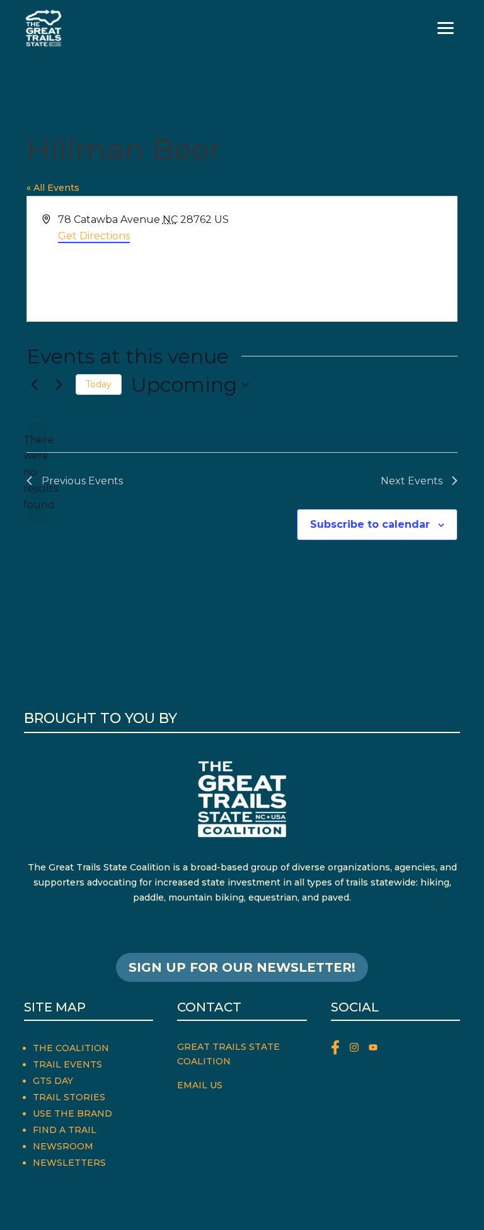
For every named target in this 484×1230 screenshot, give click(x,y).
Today (99, 384)
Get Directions (94, 236)
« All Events (52, 187)
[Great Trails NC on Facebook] (340, 1049)
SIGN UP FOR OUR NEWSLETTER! (242, 967)
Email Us (199, 1085)
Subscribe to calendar (370, 524)
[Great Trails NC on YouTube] (376, 1049)
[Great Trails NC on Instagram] (359, 1049)
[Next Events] (58, 384)
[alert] (36, 473)
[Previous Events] (34, 384)
